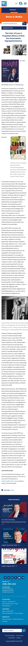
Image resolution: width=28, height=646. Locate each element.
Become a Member (7, 619)
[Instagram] (8, 577)
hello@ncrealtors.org (7, 592)
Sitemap (18, 638)
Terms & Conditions (10, 635)
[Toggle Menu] (25, 3)
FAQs (16, 603)
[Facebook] (5, 577)
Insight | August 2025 (8, 566)
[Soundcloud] (22, 577)
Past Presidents (6, 606)
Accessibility (12, 638)
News (12, 490)
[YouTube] (19, 577)
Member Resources (18, 619)
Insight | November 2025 (9, 545)
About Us (4, 601)
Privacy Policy (19, 635)
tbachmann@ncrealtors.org (9, 481)
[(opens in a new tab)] (14, 542)
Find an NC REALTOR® (7, 613)
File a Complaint (19, 613)
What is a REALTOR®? (7, 611)
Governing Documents (8, 603)
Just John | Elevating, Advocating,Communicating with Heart (13, 521)
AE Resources (11, 601)
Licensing (4, 621)
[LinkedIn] (12, 577)
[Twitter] (15, 577)
